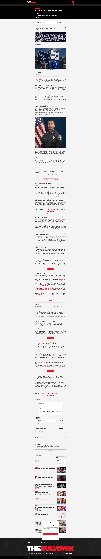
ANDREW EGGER (61, 279)
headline (43, 343)
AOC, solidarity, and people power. (39, 478)
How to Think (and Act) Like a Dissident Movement (44, 477)
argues (39, 285)
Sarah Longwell (38, 495)
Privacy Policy (56, 536)
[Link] (33, 72)
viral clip (52, 324)
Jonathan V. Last (38, 479)
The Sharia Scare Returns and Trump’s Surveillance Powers (44, 485)
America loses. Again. (37, 509)
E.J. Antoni (51, 357)
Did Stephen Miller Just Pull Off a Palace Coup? (43, 500)
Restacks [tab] (64, 428)
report (56, 233)
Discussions (62, 457)
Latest (59, 457)
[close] (58, 522)
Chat (36, 553)
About (53, 553)
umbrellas (36, 378)
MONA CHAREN (41, 280)
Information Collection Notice (50, 536)
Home (29, 553)
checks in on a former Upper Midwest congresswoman (52, 294)
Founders (47, 553)
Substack (43, 557)
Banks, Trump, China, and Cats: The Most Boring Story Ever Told (44, 507)
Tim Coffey (38, 437)
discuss (45, 280)
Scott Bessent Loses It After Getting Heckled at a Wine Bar (45, 469)
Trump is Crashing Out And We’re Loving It (42, 492)
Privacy (67, 557)
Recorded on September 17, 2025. (39, 523)
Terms (69, 557)
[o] (61, 470)
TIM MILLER (45, 288)
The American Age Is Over (39, 462)
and (37, 280)
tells (49, 381)
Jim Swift (36, 488)
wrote (54, 99)
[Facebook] (71, 553)
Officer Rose (52, 114)
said (62, 153)
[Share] (64, 22)
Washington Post (52, 307)
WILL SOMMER (57, 288)
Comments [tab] (61, 428)
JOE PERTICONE (39, 294)
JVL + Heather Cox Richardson (40, 522)
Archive (50, 553)
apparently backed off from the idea (45, 361)
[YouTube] (73, 553)
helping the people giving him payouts (51, 194)
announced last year (57, 220)
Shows (34, 553)
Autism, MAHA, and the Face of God (41, 514)
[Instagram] (70, 553)
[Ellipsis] (65, 437)
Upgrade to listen (39, 22)
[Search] (73, 4)
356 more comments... (50, 450)
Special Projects (40, 553)
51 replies (38, 442)
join (54, 288)
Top (56, 457)
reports (45, 365)
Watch (32, 553)
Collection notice (72, 557)
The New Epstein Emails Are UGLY (41, 529)
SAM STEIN (51, 288)
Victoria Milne (39, 444)
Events (44, 553)
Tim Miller (41, 495)
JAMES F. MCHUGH (44, 285)
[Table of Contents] (0, 279)
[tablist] (62, 428)
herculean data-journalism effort (48, 197)
